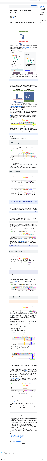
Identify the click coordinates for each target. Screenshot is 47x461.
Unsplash (14, 441)
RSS (38, 456)
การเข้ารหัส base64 (24, 322)
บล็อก (24, 0)
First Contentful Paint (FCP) (28, 370)
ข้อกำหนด (2, 459)
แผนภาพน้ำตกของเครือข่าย (16, 126)
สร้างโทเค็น (20, 27)
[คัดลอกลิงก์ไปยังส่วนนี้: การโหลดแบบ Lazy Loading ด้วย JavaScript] (24, 214)
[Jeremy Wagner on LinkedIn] (13, 17)
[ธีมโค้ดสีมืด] (37, 140)
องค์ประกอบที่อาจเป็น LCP (14, 281)
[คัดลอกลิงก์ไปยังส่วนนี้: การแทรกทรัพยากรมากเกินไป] (19, 319)
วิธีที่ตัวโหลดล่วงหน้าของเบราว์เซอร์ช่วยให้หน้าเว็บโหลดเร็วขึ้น (17, 436)
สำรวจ (12, 0)
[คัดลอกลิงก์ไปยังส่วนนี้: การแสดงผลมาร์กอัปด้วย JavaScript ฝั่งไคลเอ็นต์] (25, 376)
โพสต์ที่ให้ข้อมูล (17, 211)
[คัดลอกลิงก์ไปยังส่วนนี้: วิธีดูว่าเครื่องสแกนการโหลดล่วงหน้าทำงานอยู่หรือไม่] (26, 109)
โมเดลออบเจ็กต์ (29, 27)
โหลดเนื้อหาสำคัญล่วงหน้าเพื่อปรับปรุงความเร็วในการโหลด (17, 437)
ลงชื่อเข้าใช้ (45, 0)
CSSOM (29, 279)
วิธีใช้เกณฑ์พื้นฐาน (20, 0)
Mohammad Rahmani (18, 441)
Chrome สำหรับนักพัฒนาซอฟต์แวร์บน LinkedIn (41, 455)
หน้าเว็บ (19, 126)
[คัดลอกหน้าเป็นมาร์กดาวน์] (18, 12)
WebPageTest (12, 126)
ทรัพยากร (10, 0)
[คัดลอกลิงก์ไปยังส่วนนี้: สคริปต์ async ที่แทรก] (17, 136)
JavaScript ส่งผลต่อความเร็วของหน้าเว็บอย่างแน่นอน (15, 378)
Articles (2, 2)
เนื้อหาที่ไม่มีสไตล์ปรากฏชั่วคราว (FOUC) (26, 47)
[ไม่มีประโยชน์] (36, 8)
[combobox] (33, 0)
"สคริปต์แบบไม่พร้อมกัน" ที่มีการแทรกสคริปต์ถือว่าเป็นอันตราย (17, 435)
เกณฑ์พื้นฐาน (16, 0)
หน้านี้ (10, 115)
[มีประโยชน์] (35, 8)
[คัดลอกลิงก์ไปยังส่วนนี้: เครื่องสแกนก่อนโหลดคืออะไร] (19, 25)
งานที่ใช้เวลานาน (15, 401)
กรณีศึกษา (27, 0)
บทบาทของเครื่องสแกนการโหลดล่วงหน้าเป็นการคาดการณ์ (16, 106)
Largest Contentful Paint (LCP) (22, 241)
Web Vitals (29, 415)
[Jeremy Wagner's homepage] (14, 17)
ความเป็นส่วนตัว (4, 459)
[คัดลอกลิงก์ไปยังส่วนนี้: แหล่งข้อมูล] (14, 433)
